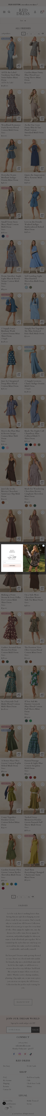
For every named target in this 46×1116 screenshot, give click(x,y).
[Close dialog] (43, 545)
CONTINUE (12, 565)
